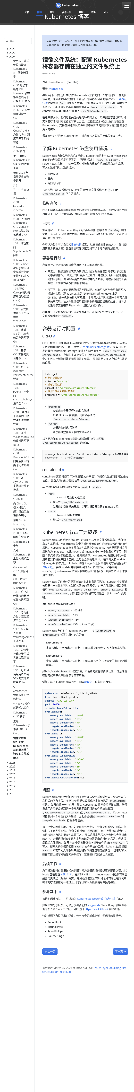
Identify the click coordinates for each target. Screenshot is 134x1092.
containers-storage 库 (96, 347)
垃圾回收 (47, 567)
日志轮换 (76, 244)
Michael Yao (56, 88)
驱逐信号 (89, 682)
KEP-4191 (66, 874)
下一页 (120, 951)
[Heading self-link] (111, 148)
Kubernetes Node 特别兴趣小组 (96, 898)
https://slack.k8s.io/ (96, 909)
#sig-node (93, 905)
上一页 (49, 951)
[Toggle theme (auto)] (105, 12)
